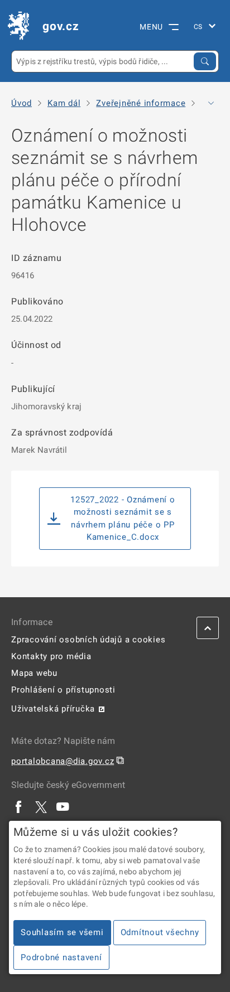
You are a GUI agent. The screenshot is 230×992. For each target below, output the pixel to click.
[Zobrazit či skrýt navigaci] (211, 103)
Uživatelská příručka (53, 709)
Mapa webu (34, 673)
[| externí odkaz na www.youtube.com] (63, 807)
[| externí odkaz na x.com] (41, 807)
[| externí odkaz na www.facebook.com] (19, 807)
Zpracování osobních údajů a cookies (88, 640)
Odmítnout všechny (160, 932)
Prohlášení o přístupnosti (63, 690)
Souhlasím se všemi (62, 932)
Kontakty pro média (51, 656)
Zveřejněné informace (140, 103)
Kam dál (63, 103)
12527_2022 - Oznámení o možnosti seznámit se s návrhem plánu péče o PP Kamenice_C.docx (122, 519)
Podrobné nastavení (61, 957)
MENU (151, 26)
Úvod (21, 103)
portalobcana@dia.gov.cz (62, 761)
